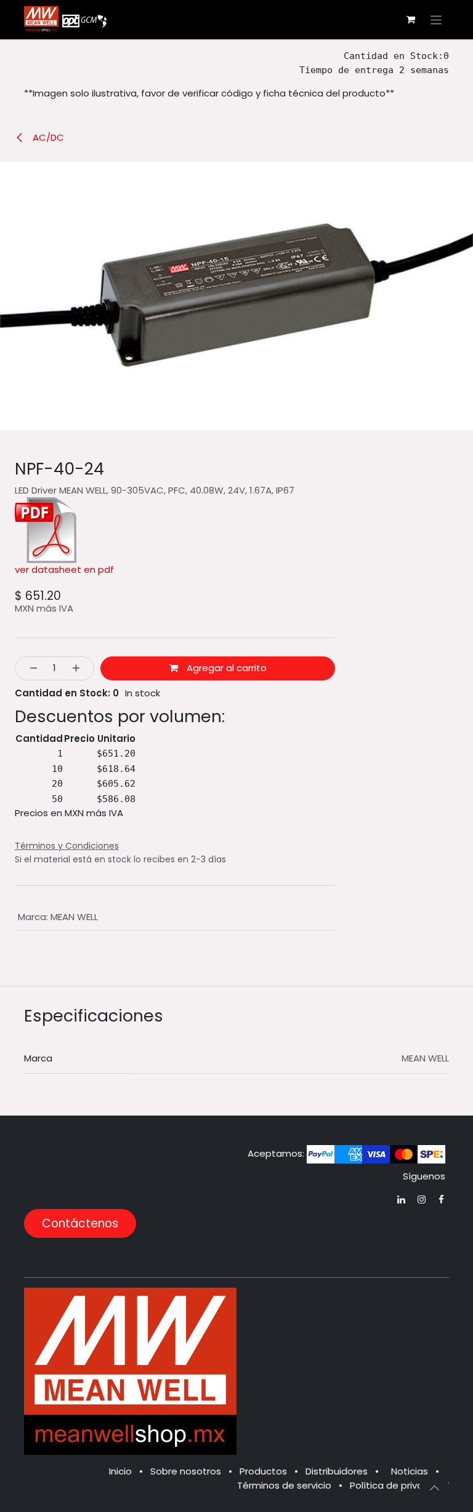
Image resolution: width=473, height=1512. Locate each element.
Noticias (409, 1471)
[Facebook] (441, 1199)
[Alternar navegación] (436, 19)
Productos (263, 1471)
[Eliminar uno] (29, 668)
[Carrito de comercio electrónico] (410, 19)
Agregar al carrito (225, 667)
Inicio (120, 1471)
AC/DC (47, 137)
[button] (434, 1487)
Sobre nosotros (185, 1471)
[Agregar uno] (79, 668)
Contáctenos (80, 1223)
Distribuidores (336, 1471)
